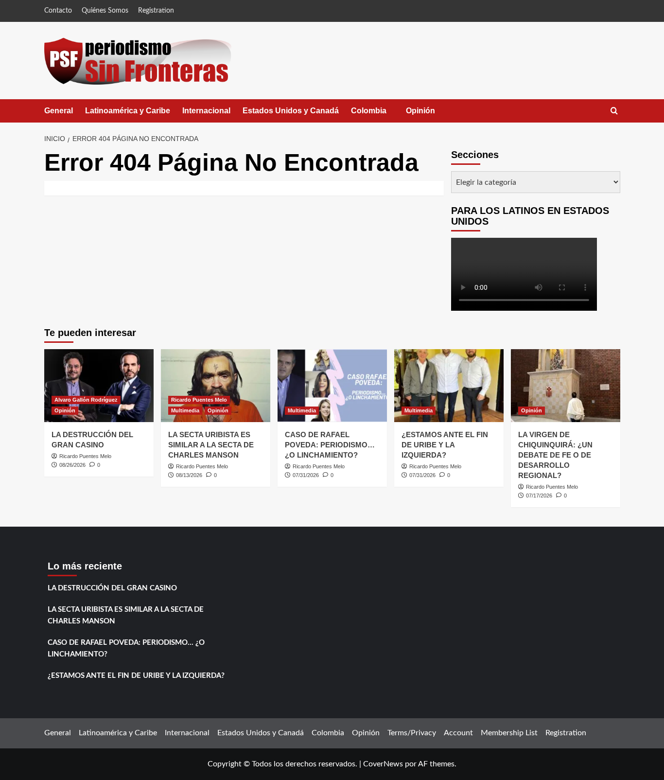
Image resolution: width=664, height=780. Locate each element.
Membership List (509, 733)
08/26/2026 (72, 465)
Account (458, 733)
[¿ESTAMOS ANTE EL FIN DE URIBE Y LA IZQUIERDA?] (449, 385)
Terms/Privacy (411, 733)
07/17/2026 (539, 495)
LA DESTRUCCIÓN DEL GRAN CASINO (112, 588)
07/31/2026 (306, 475)
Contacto (58, 10)
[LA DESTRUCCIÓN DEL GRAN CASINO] (99, 385)
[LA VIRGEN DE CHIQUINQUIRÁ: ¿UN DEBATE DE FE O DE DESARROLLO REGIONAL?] (565, 385)
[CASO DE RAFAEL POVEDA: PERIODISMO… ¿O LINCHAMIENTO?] (332, 385)
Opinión (430, 114)
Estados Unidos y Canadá (291, 110)
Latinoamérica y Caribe (127, 110)
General (58, 110)
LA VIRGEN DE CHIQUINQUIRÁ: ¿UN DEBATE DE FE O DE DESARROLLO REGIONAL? (555, 454)
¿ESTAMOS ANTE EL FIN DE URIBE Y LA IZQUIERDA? (445, 444)
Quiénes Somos (105, 10)
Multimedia (185, 410)
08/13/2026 (189, 475)
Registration (156, 10)
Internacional (206, 110)
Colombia (378, 114)
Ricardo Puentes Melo (85, 456)
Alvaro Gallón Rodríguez (86, 400)
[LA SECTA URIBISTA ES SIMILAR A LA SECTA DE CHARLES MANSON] (215, 385)
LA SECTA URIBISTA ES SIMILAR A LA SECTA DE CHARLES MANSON (211, 444)
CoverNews (383, 764)
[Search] (614, 111)
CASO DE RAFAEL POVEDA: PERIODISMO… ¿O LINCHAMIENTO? (330, 444)
